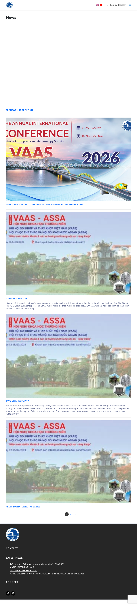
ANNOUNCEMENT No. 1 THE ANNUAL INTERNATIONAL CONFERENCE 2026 (44, 204)
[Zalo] (13, 593)
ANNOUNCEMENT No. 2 (22, 567)
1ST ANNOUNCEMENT (17, 401)
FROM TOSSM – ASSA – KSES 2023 (23, 506)
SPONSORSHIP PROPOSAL (19, 110)
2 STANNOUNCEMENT (17, 298)
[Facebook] (8, 593)
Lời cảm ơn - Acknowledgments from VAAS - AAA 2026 (37, 564)
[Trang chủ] (9, 4)
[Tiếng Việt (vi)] (101, 4)
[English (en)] (97, 4)
